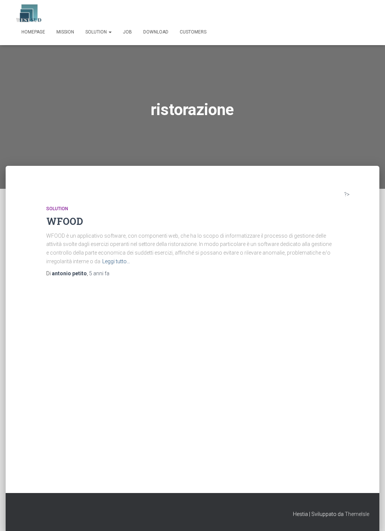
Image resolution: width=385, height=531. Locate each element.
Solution (96, 32)
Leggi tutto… (116, 261)
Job (127, 32)
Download (155, 32)
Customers (193, 32)
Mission (65, 32)
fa (99, 273)
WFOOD (64, 221)
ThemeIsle (357, 514)
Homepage (33, 32)
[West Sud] (29, 13)
